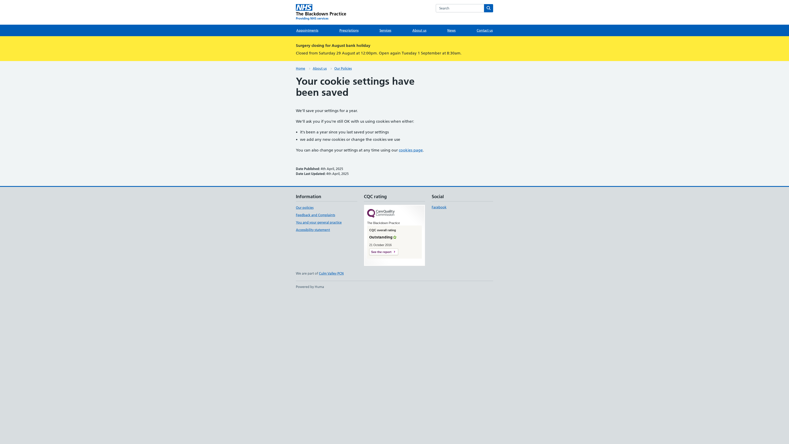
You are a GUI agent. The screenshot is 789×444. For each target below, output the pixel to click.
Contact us (485, 30)
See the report (381, 252)
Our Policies (343, 68)
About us (419, 30)
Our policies (305, 208)
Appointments (307, 30)
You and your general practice (319, 222)
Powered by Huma (310, 287)
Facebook (439, 207)
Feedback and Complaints (315, 215)
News (451, 30)
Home (300, 68)
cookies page (411, 150)
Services (385, 30)
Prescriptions (349, 30)
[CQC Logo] (381, 213)
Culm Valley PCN (331, 273)
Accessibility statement (313, 230)
